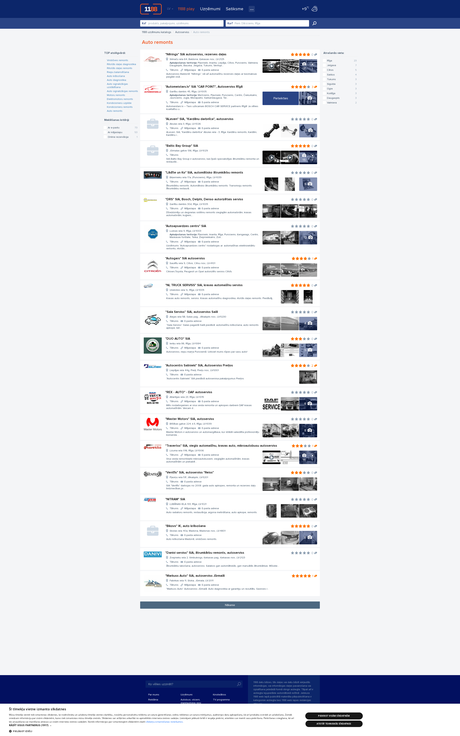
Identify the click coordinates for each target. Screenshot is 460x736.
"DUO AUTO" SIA (177, 339)
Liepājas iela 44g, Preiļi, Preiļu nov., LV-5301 (194, 370)
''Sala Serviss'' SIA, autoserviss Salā (191, 312)
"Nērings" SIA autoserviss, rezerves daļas (195, 54)
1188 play (186, 8)
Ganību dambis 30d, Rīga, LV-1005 (189, 204)
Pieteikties (280, 98)
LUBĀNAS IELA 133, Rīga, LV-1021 (188, 504)
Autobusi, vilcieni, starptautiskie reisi (191, 701)
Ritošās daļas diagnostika (121, 64)
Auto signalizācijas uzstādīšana (117, 85)
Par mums (153, 694)
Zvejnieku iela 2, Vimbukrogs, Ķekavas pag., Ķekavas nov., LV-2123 (207, 557)
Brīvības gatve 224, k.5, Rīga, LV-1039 (191, 423)
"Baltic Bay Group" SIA (181, 146)
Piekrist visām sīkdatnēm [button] (334, 715)
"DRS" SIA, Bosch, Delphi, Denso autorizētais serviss (204, 199)
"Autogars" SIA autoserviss (185, 258)
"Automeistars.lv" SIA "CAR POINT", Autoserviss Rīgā (204, 87)
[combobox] (182, 23)
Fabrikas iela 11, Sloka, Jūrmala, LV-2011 (191, 580)
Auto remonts (114, 110)
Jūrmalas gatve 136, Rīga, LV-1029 (189, 150)
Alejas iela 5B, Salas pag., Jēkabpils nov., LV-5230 (198, 316)
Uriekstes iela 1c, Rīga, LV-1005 (187, 289)
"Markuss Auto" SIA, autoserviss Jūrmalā (195, 576)
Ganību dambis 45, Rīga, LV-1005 (213, 94)
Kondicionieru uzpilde (119, 103)
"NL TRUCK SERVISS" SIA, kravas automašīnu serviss (204, 285)
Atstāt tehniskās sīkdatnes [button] (334, 723)
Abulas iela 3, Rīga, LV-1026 (185, 123)
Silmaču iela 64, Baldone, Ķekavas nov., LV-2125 (214, 62)
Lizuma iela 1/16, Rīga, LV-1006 (187, 450)
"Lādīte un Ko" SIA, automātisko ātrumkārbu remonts (204, 172)
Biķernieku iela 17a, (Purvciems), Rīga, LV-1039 (196, 177)
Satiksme (234, 8)
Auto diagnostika (116, 80)
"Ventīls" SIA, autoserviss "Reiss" (189, 472)
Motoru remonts (116, 95)
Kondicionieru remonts (120, 106)
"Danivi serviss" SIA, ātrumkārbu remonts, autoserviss (204, 553)
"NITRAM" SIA (175, 499)
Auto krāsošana (116, 76)
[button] (152, 725)
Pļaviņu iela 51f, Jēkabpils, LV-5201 (189, 477)
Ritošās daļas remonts (119, 68)
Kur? (230, 23)
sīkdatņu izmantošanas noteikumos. (164, 721)
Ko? (144, 23)
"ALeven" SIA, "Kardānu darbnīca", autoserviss (199, 119)
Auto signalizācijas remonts (122, 91)
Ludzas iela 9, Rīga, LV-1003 (214, 234)
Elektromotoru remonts (120, 99)
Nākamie (230, 605)
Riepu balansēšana (118, 72)
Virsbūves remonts (117, 60)
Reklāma (153, 699)
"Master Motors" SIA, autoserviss (189, 419)
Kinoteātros (219, 694)
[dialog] (230, 720)
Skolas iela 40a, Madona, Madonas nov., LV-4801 (198, 530)
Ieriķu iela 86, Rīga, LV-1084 (185, 343)
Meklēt (314, 23)
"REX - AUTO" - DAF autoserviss (188, 392)
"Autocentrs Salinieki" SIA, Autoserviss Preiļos (199, 365)
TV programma (221, 699)
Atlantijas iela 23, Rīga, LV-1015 (187, 397)
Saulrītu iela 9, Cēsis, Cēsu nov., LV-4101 (192, 263)
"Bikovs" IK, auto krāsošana (185, 526)
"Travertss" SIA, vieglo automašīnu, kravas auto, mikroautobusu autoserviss (221, 446)
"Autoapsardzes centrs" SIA (185, 226)
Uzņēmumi (210, 8)
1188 (151, 9)
